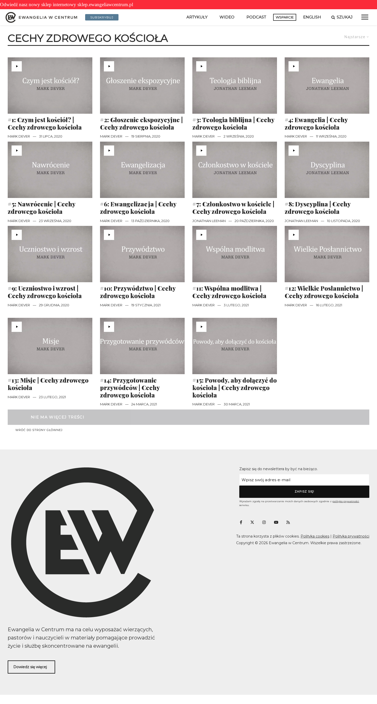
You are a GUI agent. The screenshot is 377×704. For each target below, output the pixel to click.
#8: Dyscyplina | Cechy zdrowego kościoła (317, 207)
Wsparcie (285, 17)
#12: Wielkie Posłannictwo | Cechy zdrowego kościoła (324, 292)
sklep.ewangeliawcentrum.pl (105, 4)
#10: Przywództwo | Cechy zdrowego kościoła (137, 292)
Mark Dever (19, 136)
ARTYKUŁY (196, 17)
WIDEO (227, 17)
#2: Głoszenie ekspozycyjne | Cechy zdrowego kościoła (141, 123)
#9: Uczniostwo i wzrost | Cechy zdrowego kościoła (45, 292)
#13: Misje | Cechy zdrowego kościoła (48, 383)
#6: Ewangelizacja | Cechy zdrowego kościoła (138, 207)
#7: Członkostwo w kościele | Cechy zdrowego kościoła (233, 207)
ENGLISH (312, 17)
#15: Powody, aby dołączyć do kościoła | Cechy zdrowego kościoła (234, 387)
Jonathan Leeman (209, 221)
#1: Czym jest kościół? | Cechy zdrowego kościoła (45, 123)
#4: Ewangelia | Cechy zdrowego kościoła (316, 123)
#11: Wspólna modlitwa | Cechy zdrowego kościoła (229, 292)
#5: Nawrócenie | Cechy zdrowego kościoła (41, 207)
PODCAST (256, 17)
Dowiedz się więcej (30, 667)
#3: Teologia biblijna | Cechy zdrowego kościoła (233, 123)
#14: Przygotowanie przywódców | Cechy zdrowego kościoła (130, 387)
